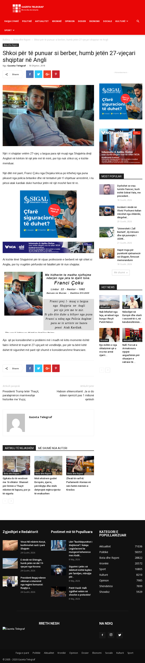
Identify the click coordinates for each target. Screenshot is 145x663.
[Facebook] (102, 635)
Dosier (82, 21)
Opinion (70, 21)
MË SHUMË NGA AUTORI (52, 448)
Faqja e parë (11, 21)
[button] (137, 21)
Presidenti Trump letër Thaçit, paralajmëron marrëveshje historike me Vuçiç (21, 395)
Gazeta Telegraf (16, 65)
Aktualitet (42, 21)
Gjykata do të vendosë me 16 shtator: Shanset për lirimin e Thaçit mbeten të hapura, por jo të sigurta (16, 486)
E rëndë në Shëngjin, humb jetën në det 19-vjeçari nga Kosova (32, 563)
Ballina (6, 39)
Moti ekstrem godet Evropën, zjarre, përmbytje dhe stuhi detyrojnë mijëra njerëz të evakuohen (47, 486)
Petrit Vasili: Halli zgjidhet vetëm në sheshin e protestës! (80, 591)
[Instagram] (111, 635)
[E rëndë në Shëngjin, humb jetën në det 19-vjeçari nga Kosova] (10, 563)
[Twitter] (120, 635)
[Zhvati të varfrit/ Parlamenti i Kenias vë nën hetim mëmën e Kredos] (80, 465)
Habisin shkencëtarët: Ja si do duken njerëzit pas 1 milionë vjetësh (75, 395)
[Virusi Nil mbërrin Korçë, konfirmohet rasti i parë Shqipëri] (10, 545)
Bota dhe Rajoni (21, 39)
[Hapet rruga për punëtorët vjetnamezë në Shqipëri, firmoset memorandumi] (106, 253)
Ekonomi (94, 21)
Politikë (27, 21)
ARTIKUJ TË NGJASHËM (19, 448)
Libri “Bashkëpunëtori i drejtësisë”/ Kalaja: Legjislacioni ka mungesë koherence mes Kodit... (80, 549)
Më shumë (119, 272)
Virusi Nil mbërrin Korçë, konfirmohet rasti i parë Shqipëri (33, 545)
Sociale (107, 21)
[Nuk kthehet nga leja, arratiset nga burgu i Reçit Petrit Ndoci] (109, 302)
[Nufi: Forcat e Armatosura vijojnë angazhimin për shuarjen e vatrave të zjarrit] (132, 335)
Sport (8, 30)
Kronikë (57, 21)
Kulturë (120, 21)
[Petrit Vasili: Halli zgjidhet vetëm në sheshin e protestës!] (58, 591)
